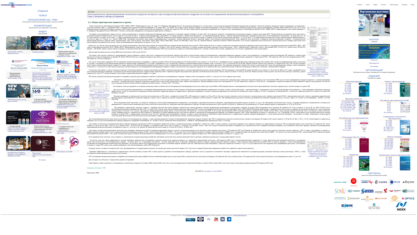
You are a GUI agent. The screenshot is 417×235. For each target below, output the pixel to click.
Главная (359, 4)
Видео (375, 4)
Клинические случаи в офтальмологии (15, 52)
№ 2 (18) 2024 (347, 162)
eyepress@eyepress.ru (240, 215)
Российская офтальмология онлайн (394, 100)
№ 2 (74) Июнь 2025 (347, 109)
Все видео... (43, 160)
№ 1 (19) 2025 (347, 160)
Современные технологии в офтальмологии (394, 118)
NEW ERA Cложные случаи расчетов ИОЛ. (17, 100)
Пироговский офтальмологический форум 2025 (41, 154)
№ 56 (389, 106)
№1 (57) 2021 (389, 147)
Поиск (368, 4)
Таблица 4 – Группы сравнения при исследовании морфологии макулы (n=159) (99, 111)
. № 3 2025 (348, 144)
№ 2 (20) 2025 (347, 158)
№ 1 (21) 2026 (347, 157)
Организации (394, 4)
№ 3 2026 (389, 122)
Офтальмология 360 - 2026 (41, 102)
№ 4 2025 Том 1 (389, 129)
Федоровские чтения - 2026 (66, 56)
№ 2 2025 (348, 92)
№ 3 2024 (389, 165)
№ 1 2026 (348, 85)
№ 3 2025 (348, 88)
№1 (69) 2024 (389, 142)
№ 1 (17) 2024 (347, 163)
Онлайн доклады (38, 52)
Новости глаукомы (394, 137)
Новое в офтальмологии (395, 81)
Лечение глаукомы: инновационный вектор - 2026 (42, 131)
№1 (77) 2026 (389, 139)
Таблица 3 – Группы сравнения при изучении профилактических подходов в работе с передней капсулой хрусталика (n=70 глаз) (99, 94)
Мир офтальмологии (353, 99)
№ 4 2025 (348, 87)
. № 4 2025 (348, 142)
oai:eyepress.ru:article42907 (213, 171)
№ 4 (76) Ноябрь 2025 (348, 106)
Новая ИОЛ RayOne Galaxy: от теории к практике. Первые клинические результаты (18, 129)
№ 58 (389, 102)
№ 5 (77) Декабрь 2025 (348, 104)
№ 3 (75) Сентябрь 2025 (348, 107)
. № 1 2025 (348, 147)
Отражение (353, 155)
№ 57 (389, 104)
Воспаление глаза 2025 (64, 152)
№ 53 (389, 111)
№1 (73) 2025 (389, 140)
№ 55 (389, 107)
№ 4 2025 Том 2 (389, 127)
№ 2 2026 (348, 84)
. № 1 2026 (348, 141)
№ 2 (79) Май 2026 (348, 101)
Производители (374, 63)
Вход (412, 4)
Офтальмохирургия (354, 81)
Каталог (383, 4)
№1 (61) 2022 (389, 145)
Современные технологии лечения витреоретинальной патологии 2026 (66, 106)
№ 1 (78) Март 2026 (348, 102)
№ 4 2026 (389, 121)
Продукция (374, 60)
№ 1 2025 (389, 92)
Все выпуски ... (348, 93)
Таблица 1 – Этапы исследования (317, 57)
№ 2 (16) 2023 (347, 165)
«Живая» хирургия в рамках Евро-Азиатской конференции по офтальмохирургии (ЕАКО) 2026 (67, 77)
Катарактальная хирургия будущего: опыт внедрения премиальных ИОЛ (17, 154)
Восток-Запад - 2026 (14, 78)
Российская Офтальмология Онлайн (196, 215)
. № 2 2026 (348, 139)
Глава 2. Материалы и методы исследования (106, 16)
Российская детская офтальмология (353, 118)
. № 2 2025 (348, 146)
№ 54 (389, 109)
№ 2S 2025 (348, 90)
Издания (404, 4)
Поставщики (374, 66)
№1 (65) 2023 (389, 144)
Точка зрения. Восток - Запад (353, 137)
